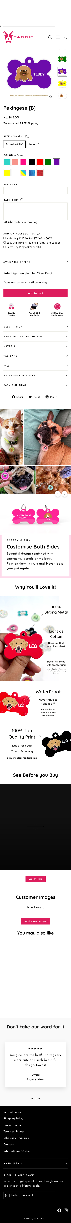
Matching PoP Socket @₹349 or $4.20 (29, 238)
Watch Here (35, 878)
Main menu (12, 1163)
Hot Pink (23, 162)
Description (13, 326)
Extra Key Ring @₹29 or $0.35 (24, 247)
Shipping (33, 123)
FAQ (6, 365)
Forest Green (48, 162)
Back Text (11, 200)
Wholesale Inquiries (16, 1138)
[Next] (65, 494)
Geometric (31, 172)
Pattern (23, 172)
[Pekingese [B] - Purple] (28, 998)
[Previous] (58, 494)
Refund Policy (12, 1112)
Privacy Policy (12, 1125)
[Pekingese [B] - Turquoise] (5, 998)
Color (13, 155)
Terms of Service (13, 1131)
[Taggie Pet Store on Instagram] (66, 1210)
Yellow (6, 172)
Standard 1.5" (14, 144)
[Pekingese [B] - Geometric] (43, 998)
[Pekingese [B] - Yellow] (32, 998)
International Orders (16, 1151)
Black (31, 162)
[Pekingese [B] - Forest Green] (24, 998)
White (15, 172)
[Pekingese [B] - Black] (17, 998)
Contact (8, 1144)
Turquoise (6, 162)
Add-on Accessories (19, 233)
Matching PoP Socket (20, 375)
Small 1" (34, 144)
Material (10, 346)
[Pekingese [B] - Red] (20, 998)
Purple (56, 162)
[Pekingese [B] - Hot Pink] (13, 998)
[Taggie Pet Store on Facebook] (59, 1210)
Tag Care (10, 355)
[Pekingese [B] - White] (35, 998)
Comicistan (40, 172)
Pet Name (10, 184)
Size (13, 136)
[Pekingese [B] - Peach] (9, 998)
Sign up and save (18, 1175)
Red (40, 162)
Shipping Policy (13, 1118)
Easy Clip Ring (14, 385)
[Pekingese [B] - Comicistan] (5, 1001)
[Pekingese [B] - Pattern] (39, 998)
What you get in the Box (23, 336)
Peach (15, 162)
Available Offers (17, 262)
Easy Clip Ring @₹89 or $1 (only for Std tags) (34, 242)
